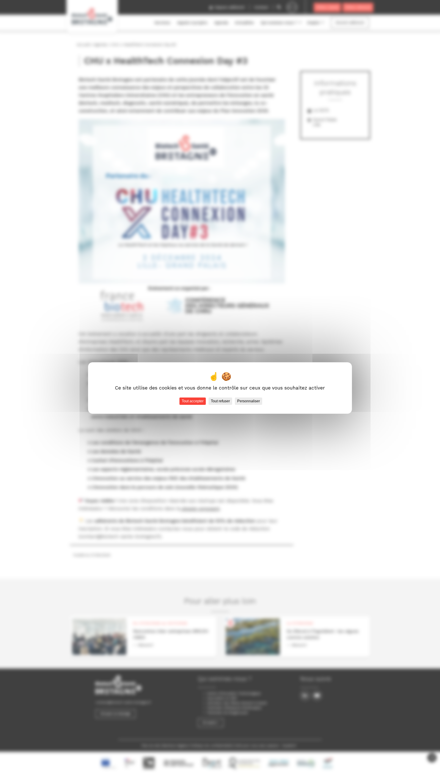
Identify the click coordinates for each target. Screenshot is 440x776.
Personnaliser (248, 401)
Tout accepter (193, 401)
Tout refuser (220, 401)
